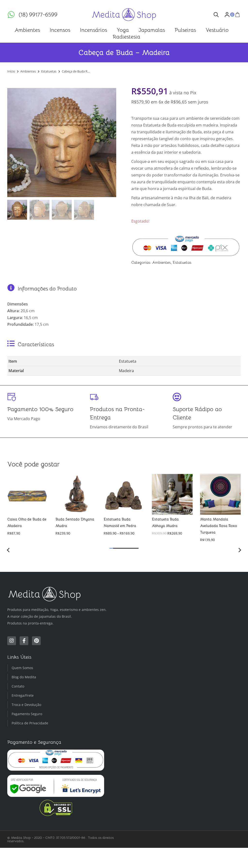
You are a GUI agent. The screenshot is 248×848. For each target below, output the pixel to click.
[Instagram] (11, 641)
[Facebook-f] (24, 641)
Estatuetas (182, 262)
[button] (111, 548)
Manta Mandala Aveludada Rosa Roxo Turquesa (218, 525)
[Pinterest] (36, 641)
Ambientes (161, 262)
